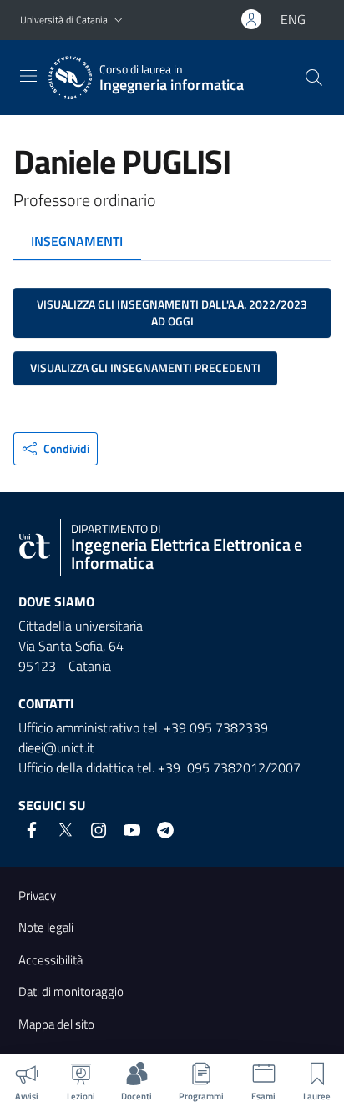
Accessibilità (50, 959)
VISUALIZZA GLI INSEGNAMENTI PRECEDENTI (145, 367)
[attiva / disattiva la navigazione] (28, 76)
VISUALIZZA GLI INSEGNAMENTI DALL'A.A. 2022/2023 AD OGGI (172, 312)
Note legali (45, 927)
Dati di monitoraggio (71, 991)
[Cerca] (314, 78)
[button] (118, 20)
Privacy (37, 895)
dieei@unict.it (56, 747)
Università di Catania (64, 20)
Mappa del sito (56, 1024)
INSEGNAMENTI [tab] (77, 241)
